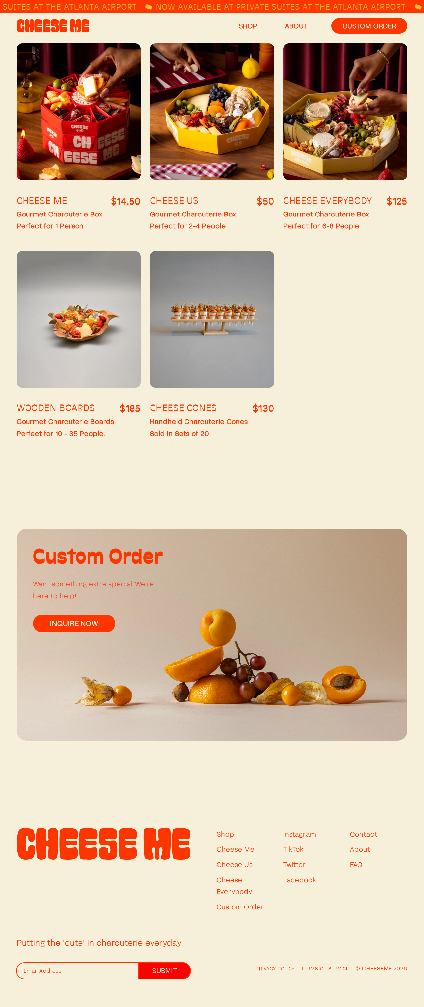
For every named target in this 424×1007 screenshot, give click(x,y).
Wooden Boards (56, 408)
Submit (164, 970)
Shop (225, 834)
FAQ (356, 864)
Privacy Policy (275, 968)
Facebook (299, 880)
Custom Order (240, 907)
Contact (363, 834)
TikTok (293, 849)
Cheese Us (174, 201)
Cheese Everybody (327, 201)
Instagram (299, 834)
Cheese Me (42, 201)
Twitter (294, 864)
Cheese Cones (183, 408)
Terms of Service (325, 968)
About (360, 849)
